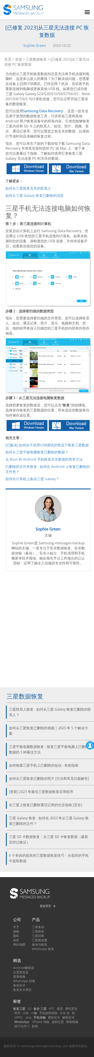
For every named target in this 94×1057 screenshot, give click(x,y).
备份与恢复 (39, 944)
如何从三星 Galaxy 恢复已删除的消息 (34, 195)
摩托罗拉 (71, 1008)
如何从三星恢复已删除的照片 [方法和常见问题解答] (49, 778)
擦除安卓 (54, 1017)
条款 (16, 940)
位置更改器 (20, 972)
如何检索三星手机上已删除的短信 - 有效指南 (43, 765)
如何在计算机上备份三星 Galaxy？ (32, 478)
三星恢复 (38, 931)
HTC (52, 1008)
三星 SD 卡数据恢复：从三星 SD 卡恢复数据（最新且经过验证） (48, 839)
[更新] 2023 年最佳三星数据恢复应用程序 (41, 791)
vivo (28, 1017)
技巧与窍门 (22, 1026)
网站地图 (19, 944)
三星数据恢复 (36, 59)
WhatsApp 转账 (24, 981)
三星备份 (38, 927)
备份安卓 (19, 985)
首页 (7, 59)
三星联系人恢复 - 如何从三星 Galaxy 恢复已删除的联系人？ (50, 712)
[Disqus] (48, 631)
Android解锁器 (23, 968)
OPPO (18, 1017)
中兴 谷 (65, 1013)
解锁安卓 (68, 1017)
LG (29, 1008)
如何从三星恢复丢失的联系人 (28, 188)
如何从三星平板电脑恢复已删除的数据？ (36, 452)
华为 (17, 1013)
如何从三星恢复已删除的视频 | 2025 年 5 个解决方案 (48, 731)
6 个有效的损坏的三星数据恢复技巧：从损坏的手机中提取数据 (49, 858)
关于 (16, 927)
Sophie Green (34, 45)
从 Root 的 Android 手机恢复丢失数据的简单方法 (44, 459)
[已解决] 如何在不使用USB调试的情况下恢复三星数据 (47, 445)
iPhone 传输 (40, 1022)
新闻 (35, 1026)
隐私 (16, 936)
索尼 (60, 1008)
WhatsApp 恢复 (43, 949)
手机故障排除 (48, 1013)
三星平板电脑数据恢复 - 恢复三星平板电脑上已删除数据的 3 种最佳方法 (49, 749)
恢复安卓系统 (22, 990)
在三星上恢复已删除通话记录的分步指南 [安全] (45, 804)
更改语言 (45, 906)
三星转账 (38, 936)
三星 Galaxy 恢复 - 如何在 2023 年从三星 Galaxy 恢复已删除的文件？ (49, 821)
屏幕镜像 (19, 976)
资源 (18, 59)
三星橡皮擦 (39, 940)
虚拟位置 (58, 1022)
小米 (26, 1013)
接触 (16, 931)
